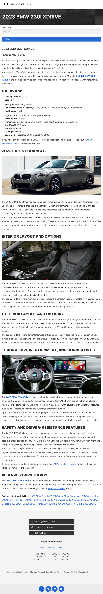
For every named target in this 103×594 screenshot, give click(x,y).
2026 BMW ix (16, 504)
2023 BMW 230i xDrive (17, 397)
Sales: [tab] (42, 547)
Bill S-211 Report (77, 572)
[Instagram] (48, 589)
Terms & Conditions (47, 572)
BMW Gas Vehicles (90, 496)
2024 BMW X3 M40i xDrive (69, 504)
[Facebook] (42, 589)
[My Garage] (94, 4)
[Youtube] (55, 589)
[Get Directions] (7, 4)
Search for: (6, 28)
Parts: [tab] (61, 547)
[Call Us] (4, 4)
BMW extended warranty (64, 464)
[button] (99, 4)
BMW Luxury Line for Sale (37, 500)
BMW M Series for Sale (12, 500)
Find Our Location (44, 527)
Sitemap (33, 572)
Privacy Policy (63, 572)
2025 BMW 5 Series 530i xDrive (39, 504)
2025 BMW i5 (89, 504)
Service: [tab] (51, 547)
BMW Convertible (58, 500)
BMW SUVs (86, 500)
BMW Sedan (74, 500)
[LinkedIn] (61, 589)
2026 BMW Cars (38, 496)
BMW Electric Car (72, 496)
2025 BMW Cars (55, 496)
